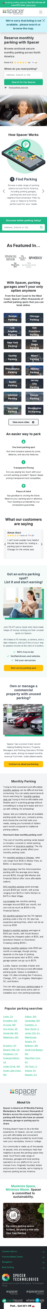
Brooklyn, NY (9, 1045)
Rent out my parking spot (23, 668)
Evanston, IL (31, 1025)
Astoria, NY (30, 1070)
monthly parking (11, 790)
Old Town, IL (31, 1066)
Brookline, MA (10, 1020)
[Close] (43, 20)
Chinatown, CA (10, 1054)
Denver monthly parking (15, 948)
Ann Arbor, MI (10, 1029)
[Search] (42, 227)
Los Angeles (9, 901)
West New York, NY (33, 1060)
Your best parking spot (23, 447)
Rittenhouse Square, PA (30, 1039)
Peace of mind (23, 491)
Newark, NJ (31, 1074)
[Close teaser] (41, 1301)
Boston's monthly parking (15, 930)
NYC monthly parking (13, 886)
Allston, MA (30, 1016)
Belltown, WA (31, 1045)
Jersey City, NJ (32, 1033)
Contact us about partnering (23, 764)
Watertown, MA (11, 1037)
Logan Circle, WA (11, 1066)
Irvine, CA (8, 1016)
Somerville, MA (10, 1033)
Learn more (31, 5)
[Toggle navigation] (40, 12)
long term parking (24, 846)
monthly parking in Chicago (20, 857)
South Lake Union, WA (12, 1072)
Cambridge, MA (32, 1020)
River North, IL (32, 1029)
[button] (22, 1306)
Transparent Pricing (23, 467)
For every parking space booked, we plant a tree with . (22, 1229)
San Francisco (10, 869)
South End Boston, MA (34, 1051)
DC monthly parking (13, 916)
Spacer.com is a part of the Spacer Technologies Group (22, 1284)
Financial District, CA (11, 1060)
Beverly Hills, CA (11, 1049)
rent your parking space (28, 986)
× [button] (45, 2)
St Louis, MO (9, 1025)
